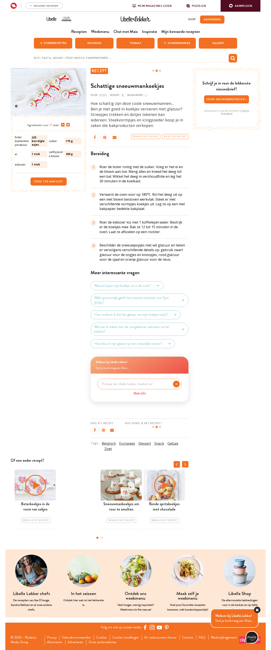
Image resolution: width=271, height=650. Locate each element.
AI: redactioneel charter (160, 637)
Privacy (52, 637)
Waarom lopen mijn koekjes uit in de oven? (122, 285)
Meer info (140, 393)
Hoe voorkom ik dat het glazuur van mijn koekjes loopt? (131, 314)
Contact (187, 637)
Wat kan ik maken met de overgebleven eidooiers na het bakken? (131, 329)
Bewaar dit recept (145, 136)
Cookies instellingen (125, 637)
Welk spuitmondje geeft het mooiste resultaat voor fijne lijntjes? (131, 300)
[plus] (67, 125)
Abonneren (54, 642)
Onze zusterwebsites (102, 642)
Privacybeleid (226, 113)
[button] (240, 6)
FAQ (201, 637)
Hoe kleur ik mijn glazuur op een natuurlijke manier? (128, 343)
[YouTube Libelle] (159, 627)
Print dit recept (175, 136)
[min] (62, 125)
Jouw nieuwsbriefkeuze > (226, 99)
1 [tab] (97, 538)
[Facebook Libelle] (145, 627)
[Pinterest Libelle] (166, 627)
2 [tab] (102, 538)
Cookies (101, 637)
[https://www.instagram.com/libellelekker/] (152, 627)
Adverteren (75, 642)
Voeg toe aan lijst (48, 181)
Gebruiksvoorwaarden (76, 637)
